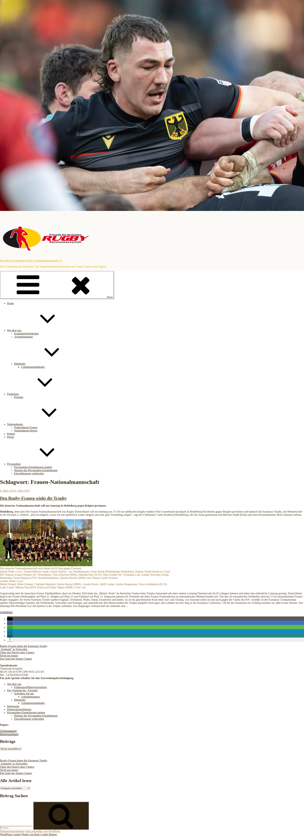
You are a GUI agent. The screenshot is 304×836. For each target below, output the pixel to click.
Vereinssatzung (8, 730)
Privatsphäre (14, 463)
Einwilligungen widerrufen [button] (29, 473)
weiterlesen (6, 611)
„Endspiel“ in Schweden (13, 649)
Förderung (13, 394)
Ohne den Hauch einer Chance (17, 652)
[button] (10, 619)
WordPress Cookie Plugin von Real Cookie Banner (28, 834)
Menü (110, 297)
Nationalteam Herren (25, 430)
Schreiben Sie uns (24, 693)
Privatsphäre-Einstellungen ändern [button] (33, 467)
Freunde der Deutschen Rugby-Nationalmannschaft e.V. (31, 260)
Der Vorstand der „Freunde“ (22, 690)
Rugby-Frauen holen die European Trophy (23, 646)
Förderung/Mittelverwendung (30, 687)
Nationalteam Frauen (25, 427)
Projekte (18, 397)
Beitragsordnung (9, 733)
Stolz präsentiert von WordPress (42, 831)
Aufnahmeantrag (23, 336)
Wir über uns (14, 330)
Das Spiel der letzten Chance (16, 658)
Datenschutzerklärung (19, 709)
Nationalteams (15, 424)
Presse (10, 436)
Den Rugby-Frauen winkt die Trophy (33, 498)
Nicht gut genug (9, 655)
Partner (11, 433)
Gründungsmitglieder (33, 366)
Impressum (13, 706)
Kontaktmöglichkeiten (26, 333)
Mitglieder (20, 363)
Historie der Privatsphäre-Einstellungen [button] (36, 470)
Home (10, 303)
